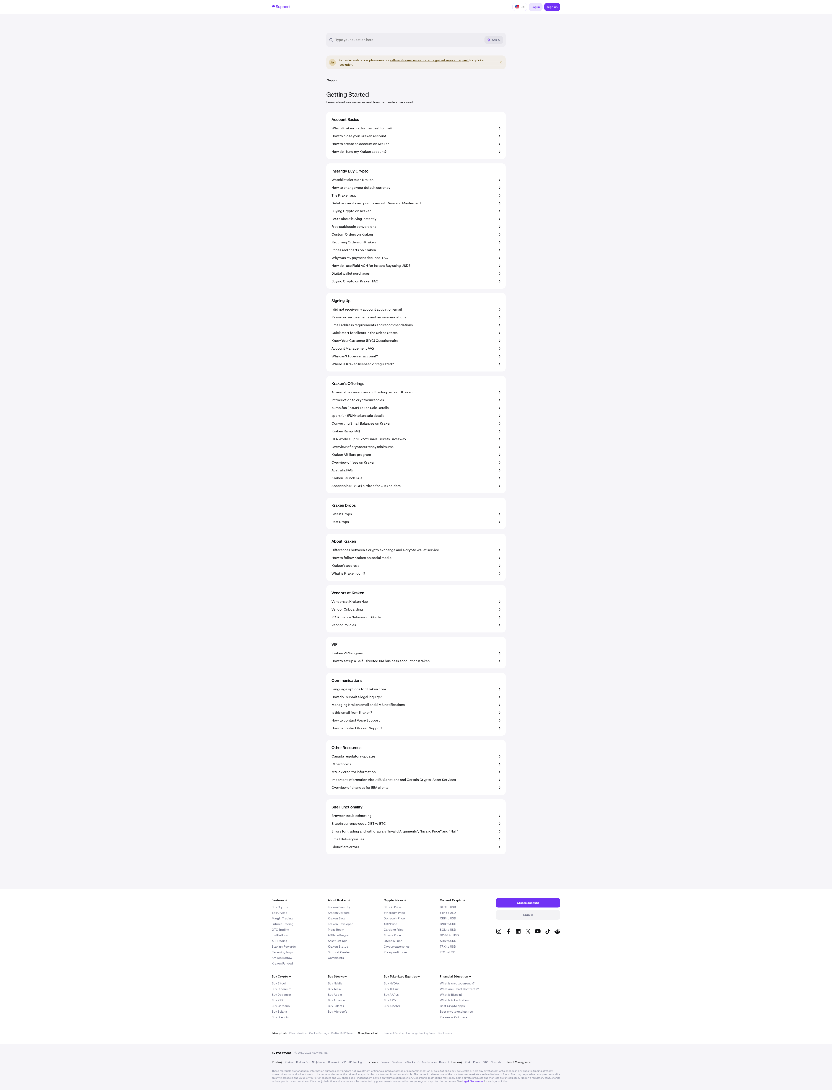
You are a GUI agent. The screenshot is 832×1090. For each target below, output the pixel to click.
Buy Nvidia (335, 983)
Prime (476, 1062)
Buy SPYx (390, 1000)
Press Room (336, 930)
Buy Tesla (334, 989)
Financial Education (455, 976)
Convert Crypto (452, 900)
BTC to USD (448, 907)
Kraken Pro (302, 1062)
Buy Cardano (281, 1006)
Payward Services (391, 1062)
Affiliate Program (339, 935)
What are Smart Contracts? (459, 989)
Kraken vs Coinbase (453, 1017)
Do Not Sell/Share (342, 1033)
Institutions (280, 935)
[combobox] (408, 39)
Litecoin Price (393, 941)
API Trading (280, 941)
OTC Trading (280, 930)
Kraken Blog (336, 918)
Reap (442, 1062)
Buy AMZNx (392, 1006)
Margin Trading (282, 918)
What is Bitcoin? (451, 995)
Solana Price (392, 935)
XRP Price (390, 924)
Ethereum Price (394, 913)
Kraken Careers (338, 913)
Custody (496, 1062)
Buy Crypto (280, 907)
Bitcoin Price (392, 907)
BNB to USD (448, 924)
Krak (468, 1062)
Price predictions (395, 952)
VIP (344, 1062)
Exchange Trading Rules (420, 1033)
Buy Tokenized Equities (402, 976)
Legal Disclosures (472, 1081)
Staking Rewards (284, 946)
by (281, 1053)
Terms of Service (394, 1033)
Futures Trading (283, 924)
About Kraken (339, 900)
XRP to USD (448, 918)
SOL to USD (448, 930)
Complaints (336, 958)
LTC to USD (447, 952)
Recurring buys (282, 952)
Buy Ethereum (281, 989)
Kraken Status (338, 946)
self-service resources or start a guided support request (429, 60)
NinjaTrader (319, 1062)
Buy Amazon (336, 1000)
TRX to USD (448, 946)
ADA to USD (448, 941)
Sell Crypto (279, 913)
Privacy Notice (298, 1033)
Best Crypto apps (452, 1006)
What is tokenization (454, 1000)
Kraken (289, 1062)
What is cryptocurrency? (457, 983)
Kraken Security (339, 907)
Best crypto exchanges (456, 1011)
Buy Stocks (337, 976)
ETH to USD (448, 913)
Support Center (339, 952)
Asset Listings (337, 941)
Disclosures (445, 1033)
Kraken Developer (340, 924)
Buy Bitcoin (279, 983)
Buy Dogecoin (281, 995)
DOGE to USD (449, 935)
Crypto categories (397, 946)
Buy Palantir (336, 1006)
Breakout (333, 1062)
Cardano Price (393, 930)
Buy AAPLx (391, 995)
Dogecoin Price (394, 918)
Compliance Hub (368, 1033)
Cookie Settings (319, 1033)
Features (279, 900)
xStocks (410, 1062)
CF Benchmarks (427, 1062)
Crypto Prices (395, 900)
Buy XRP (277, 1000)
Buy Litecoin (280, 1017)
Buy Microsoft (337, 1011)
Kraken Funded (282, 963)
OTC (485, 1062)
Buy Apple (335, 995)
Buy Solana (279, 1011)
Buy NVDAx (392, 983)
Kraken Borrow (282, 958)
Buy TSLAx (391, 989)
